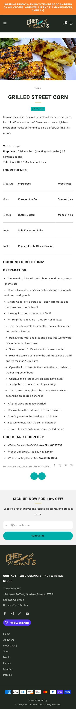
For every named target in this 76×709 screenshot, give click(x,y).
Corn (38, 88)
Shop (6, 651)
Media (6, 657)
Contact (7, 669)
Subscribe (38, 536)
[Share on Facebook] (54, 465)
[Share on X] (60, 465)
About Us (8, 639)
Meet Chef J (10, 645)
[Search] (71, 23)
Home (6, 633)
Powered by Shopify (38, 700)
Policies (7, 674)
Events (7, 663)
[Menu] (5, 23)
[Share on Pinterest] (65, 465)
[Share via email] (71, 465)
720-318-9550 (12, 588)
